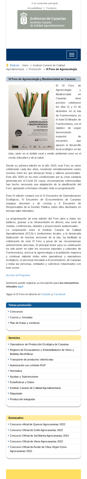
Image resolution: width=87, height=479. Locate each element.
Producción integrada (22, 399)
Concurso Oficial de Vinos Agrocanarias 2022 (36, 441)
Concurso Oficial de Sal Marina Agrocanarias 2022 (39, 435)
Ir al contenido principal (45, 3)
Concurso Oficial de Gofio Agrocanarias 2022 (36, 430)
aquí (20, 286)
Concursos (16, 311)
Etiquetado (16, 393)
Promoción (35, 69)
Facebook (59, 294)
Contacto (51, 8)
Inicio (25, 65)
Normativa (16, 370)
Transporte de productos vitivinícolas (31, 359)
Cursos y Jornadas (21, 317)
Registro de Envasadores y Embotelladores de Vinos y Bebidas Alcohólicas (42, 351)
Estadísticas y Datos (22, 382)
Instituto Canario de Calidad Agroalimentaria (45, 19)
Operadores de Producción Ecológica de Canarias (39, 344)
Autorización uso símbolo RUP (28, 365)
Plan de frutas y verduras (25, 322)
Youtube (46, 294)
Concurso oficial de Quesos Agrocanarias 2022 (37, 424)
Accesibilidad (35, 8)
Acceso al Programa (18, 275)
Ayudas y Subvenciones (24, 376)
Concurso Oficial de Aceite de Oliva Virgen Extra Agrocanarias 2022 (38, 449)
